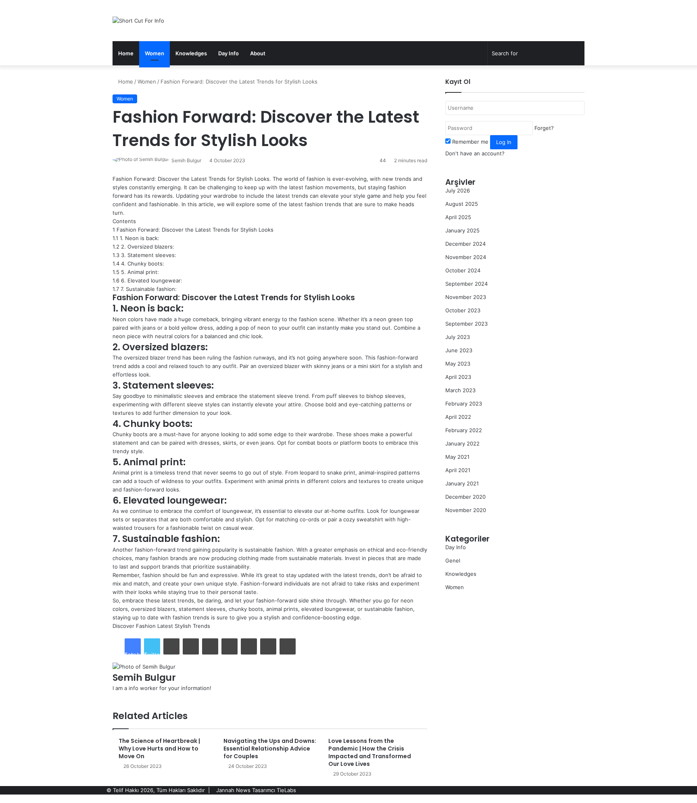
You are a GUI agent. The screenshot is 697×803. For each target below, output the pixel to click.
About (257, 53)
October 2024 (462, 270)
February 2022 (463, 430)
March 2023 (460, 390)
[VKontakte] (249, 646)
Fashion (146, 626)
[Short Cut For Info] (138, 20)
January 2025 (462, 230)
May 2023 (457, 363)
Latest (165, 626)
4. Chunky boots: (138, 263)
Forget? (544, 128)
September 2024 (466, 283)
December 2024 (465, 243)
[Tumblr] (191, 646)
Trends (201, 626)
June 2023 (458, 350)
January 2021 (462, 483)
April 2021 (457, 470)
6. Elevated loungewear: (147, 280)
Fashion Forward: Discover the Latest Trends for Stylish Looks (193, 229)
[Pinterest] (210, 646)
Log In (503, 142)
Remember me (470, 141)
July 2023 (457, 337)
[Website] (115, 696)
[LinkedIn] (171, 646)
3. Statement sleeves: (144, 255)
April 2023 (458, 377)
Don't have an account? (475, 153)
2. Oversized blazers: (143, 246)
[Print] (288, 646)
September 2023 (466, 323)
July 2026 (457, 190)
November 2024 (465, 257)
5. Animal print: (136, 272)
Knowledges (191, 53)
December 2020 (465, 497)
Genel (452, 560)
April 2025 (458, 217)
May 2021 (457, 457)
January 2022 (462, 443)
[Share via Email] (268, 646)
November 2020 (465, 510)
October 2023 (462, 310)
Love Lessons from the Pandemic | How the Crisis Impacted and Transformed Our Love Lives (369, 752)
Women (154, 53)
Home (126, 53)
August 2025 (461, 204)
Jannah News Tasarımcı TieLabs (256, 790)
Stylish (183, 626)
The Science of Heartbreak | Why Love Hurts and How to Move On (159, 748)
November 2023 (465, 297)
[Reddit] (229, 646)
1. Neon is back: (136, 238)
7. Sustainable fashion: (145, 289)
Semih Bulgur (186, 160)
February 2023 (463, 403)
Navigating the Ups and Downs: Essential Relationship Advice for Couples (269, 748)
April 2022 (458, 417)
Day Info (228, 53)
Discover (123, 626)
